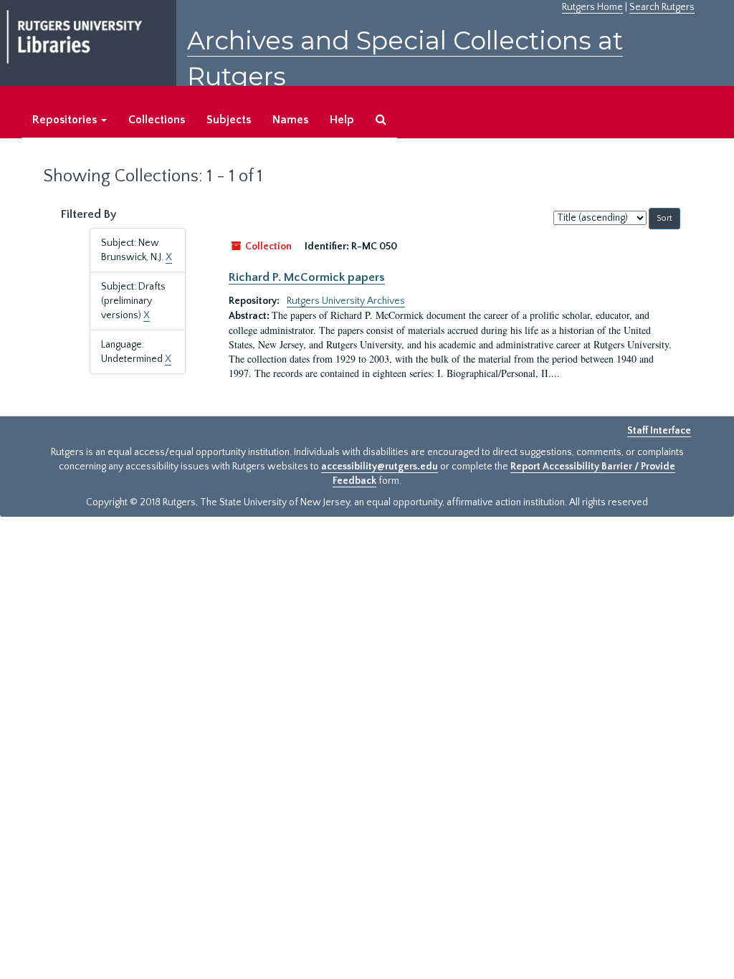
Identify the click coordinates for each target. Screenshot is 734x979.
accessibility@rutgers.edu (379, 466)
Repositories (66, 119)
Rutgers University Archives (346, 301)
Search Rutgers (662, 7)
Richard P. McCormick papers (307, 277)
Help (342, 119)
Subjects (228, 119)
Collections (156, 119)
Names (290, 119)
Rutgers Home (592, 7)
